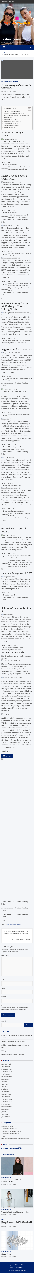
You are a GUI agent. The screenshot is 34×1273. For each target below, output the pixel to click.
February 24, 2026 (6, 1214)
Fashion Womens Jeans (9, 1128)
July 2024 (4, 1112)
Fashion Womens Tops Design (11, 1131)
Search (3, 1021)
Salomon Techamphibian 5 (11, 125)
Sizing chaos (5, 1051)
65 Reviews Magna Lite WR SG (12, 121)
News (3, 1136)
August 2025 (5, 1079)
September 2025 (6, 1076)
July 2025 (4, 1081)
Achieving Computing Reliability (12, 1148)
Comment (5, 955)
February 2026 (6, 1064)
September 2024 (6, 1107)
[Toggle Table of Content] (28, 109)
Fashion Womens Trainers (9, 81)
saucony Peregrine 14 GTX (11, 123)
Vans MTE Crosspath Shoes (12, 111)
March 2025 (5, 1092)
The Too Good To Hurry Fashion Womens (15, 1139)
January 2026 (5, 1066)
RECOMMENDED (8, 1154)
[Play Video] (7, 756)
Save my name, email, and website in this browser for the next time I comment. (14, 1008)
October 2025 (5, 1074)
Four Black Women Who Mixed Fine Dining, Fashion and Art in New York (16, 932)
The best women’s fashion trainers (12, 1055)
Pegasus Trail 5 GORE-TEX (11, 119)
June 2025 (4, 1084)
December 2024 (6, 1099)
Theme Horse (19, 1267)
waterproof (13, 924)
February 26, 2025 (6, 91)
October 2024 (5, 1104)
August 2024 (5, 1109)
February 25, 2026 (6, 1184)
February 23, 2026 (6, 1226)
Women (19, 924)
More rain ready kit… (10, 127)
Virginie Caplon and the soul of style (13, 1041)
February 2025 (6, 1094)
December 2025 (6, 1069)
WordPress (23, 1270)
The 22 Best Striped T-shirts (21, 940)
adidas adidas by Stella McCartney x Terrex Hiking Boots (16, 116)
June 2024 (4, 1114)
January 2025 (5, 1096)
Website (4, 997)
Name (3, 979)
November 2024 (6, 1102)
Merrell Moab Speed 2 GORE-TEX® (14, 113)
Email (3, 988)
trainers (7, 924)
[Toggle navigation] (3, 47)
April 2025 (4, 1089)
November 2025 (6, 1072)
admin (14, 91)
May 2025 (4, 1087)
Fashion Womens (13, 39)
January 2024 (5, 1117)
